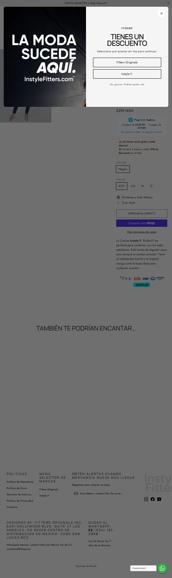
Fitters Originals (127, 62)
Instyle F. (127, 74)
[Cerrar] (161, 13)
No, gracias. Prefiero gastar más (127, 84)
